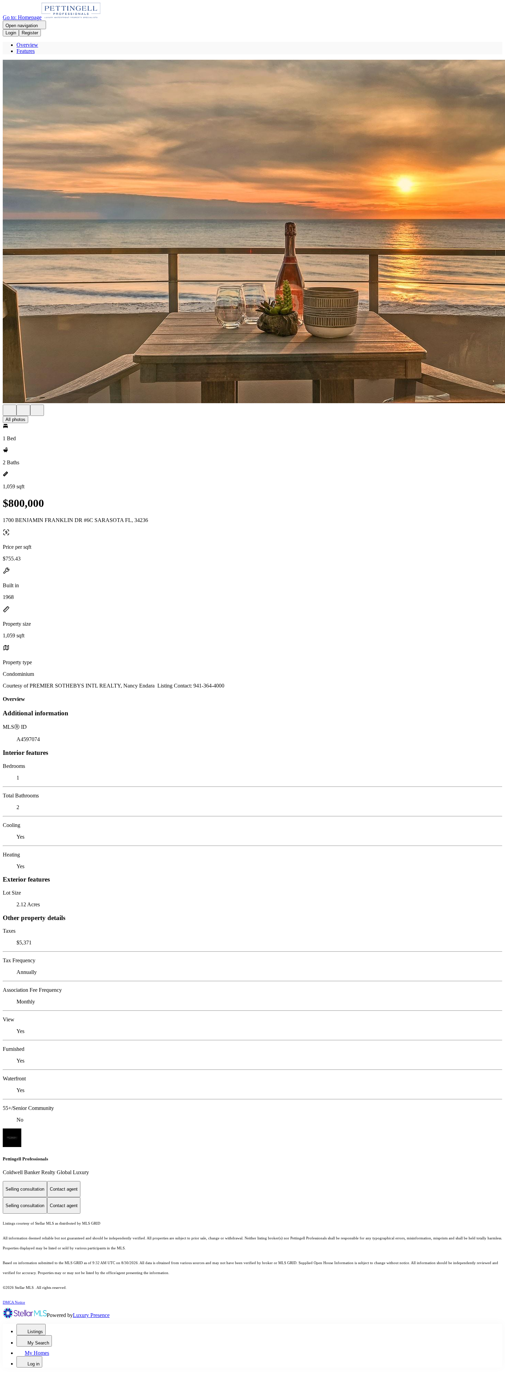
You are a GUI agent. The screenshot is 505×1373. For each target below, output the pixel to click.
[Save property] (23, 410)
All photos (15, 419)
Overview (27, 45)
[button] (252, 232)
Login (10, 32)
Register (30, 32)
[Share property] (37, 410)
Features (25, 51)
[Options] (9, 410)
